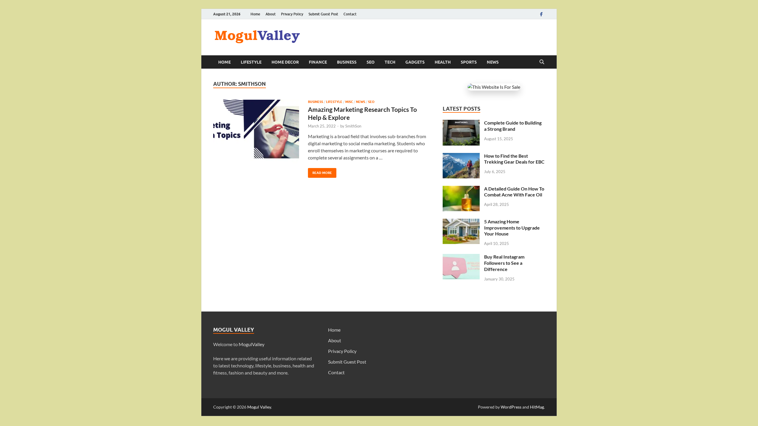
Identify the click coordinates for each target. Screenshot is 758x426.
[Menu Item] (541, 14)
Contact (349, 14)
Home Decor (285, 62)
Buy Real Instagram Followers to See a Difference (504, 263)
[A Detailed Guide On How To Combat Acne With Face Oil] (461, 189)
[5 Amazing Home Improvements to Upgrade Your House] (461, 222)
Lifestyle (251, 62)
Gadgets (415, 62)
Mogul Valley (259, 406)
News (493, 62)
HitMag (537, 406)
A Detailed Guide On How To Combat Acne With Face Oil (514, 192)
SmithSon (353, 126)
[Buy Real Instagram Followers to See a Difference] (461, 257)
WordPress (511, 406)
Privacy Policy (292, 14)
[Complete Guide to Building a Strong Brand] (461, 123)
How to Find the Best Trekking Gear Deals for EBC (514, 159)
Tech (390, 62)
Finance (318, 62)
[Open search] (541, 62)
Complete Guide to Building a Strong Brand (513, 126)
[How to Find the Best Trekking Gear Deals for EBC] (461, 156)
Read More (320, 171)
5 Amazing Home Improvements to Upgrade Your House (512, 228)
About (271, 14)
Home (255, 14)
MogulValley (251, 344)
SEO (371, 62)
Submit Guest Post (323, 14)
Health (443, 62)
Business (346, 62)
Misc (349, 102)
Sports (469, 62)
